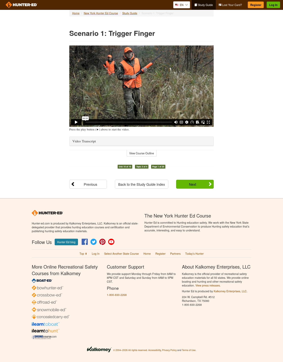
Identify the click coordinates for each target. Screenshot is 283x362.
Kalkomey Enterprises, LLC (230, 291)
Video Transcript (84, 141)
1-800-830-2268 (117, 295)
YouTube (111, 242)
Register (255, 5)
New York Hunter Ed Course (101, 13)
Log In (273, 5)
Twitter (93, 242)
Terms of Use (189, 350)
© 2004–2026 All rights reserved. (130, 350)
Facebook (85, 242)
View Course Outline (141, 153)
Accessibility (154, 350)
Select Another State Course (121, 253)
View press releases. (208, 285)
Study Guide (205, 5)
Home (76, 13)
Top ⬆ (83, 253)
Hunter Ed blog (66, 242)
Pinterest (102, 242)
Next (192, 184)
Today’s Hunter (194, 253)
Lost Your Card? (231, 5)
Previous (90, 184)
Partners (175, 253)
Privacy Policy (169, 350)
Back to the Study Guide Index (141, 184)
